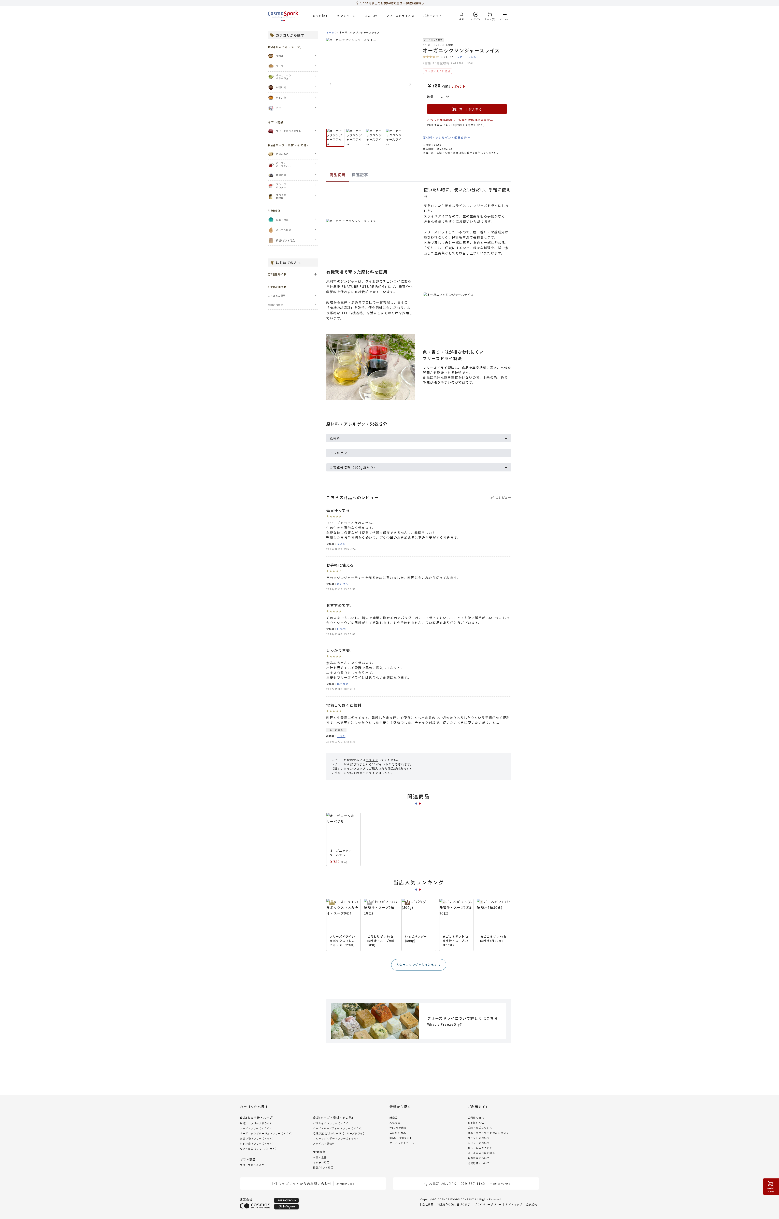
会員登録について (479, 1158)
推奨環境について (479, 1163)
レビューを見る (466, 56)
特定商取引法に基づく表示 (453, 1204)
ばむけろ (342, 583)
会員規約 (531, 1204)
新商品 (394, 1117)
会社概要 (427, 1204)
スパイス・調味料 (324, 1143)
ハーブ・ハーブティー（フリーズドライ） (338, 1128)
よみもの (371, 16)
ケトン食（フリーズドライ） (257, 1143)
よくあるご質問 (277, 295)
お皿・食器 (320, 1157)
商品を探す (320, 16)
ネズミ (341, 543)
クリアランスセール (402, 1143)
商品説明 (337, 174)
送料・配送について (480, 1127)
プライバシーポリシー (488, 1204)
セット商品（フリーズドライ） (259, 1148)
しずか (341, 736)
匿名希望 (342, 683)
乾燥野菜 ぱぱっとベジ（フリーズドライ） (339, 1133)
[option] (370, 82)
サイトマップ (514, 1204)
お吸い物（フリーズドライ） (257, 1138)
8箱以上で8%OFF (401, 1137)
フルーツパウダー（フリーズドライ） (336, 1138)
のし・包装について (480, 1148)
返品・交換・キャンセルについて (488, 1132)
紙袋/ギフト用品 (323, 1167)
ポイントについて (479, 1137)
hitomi (341, 628)
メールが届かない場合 (481, 1153)
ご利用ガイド (432, 16)
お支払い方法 (476, 1122)
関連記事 (360, 174)
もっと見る (336, 730)
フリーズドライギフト (253, 1164)
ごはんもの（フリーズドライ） (332, 1123)
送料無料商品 (398, 1132)
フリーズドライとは (400, 16)
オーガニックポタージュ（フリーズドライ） (267, 1133)
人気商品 (395, 1122)
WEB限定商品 (398, 1127)
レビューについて (479, 1143)
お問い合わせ (275, 305)
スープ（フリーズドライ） (256, 1128)
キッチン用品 (321, 1162)
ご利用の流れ (476, 1117)
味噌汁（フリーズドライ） (256, 1123)
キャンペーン (346, 16)
